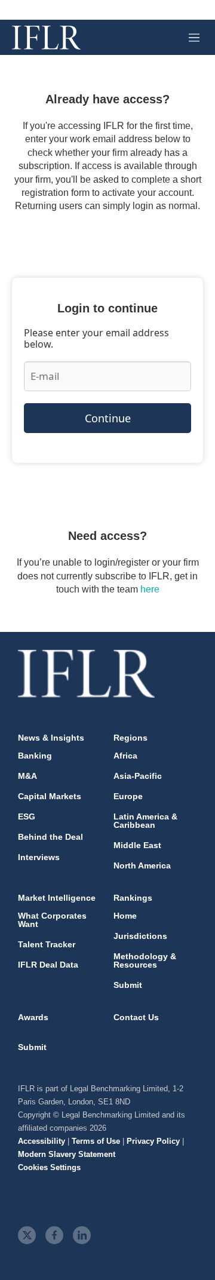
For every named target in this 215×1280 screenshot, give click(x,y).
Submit (127, 985)
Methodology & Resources (144, 960)
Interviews (39, 857)
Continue (108, 418)
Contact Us (136, 1017)
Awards (33, 1017)
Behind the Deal (50, 837)
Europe (128, 796)
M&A (27, 776)
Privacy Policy (153, 1141)
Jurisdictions (140, 936)
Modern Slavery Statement (66, 1154)
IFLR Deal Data (48, 964)
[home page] (46, 38)
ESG (26, 816)
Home (125, 915)
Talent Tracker (46, 944)
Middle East (137, 845)
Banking (35, 755)
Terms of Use (96, 1141)
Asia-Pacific (137, 776)
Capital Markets (49, 796)
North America (142, 865)
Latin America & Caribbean (145, 820)
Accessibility (41, 1141)
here (149, 589)
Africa (125, 755)
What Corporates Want (52, 919)
